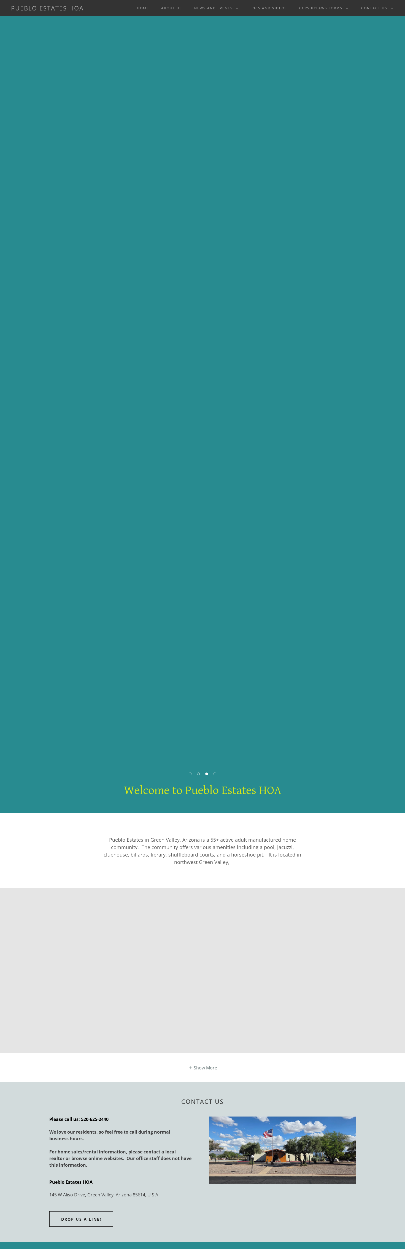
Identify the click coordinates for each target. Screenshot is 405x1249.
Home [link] (143, 8)
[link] (47, 9)
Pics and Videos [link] (269, 8)
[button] (215, 8)
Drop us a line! (81, 1219)
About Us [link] (171, 8)
